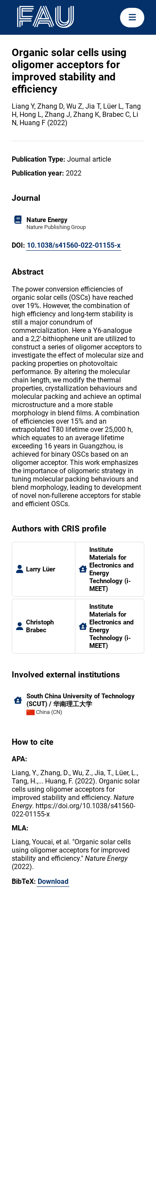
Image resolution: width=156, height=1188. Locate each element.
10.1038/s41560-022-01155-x (73, 245)
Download (53, 881)
